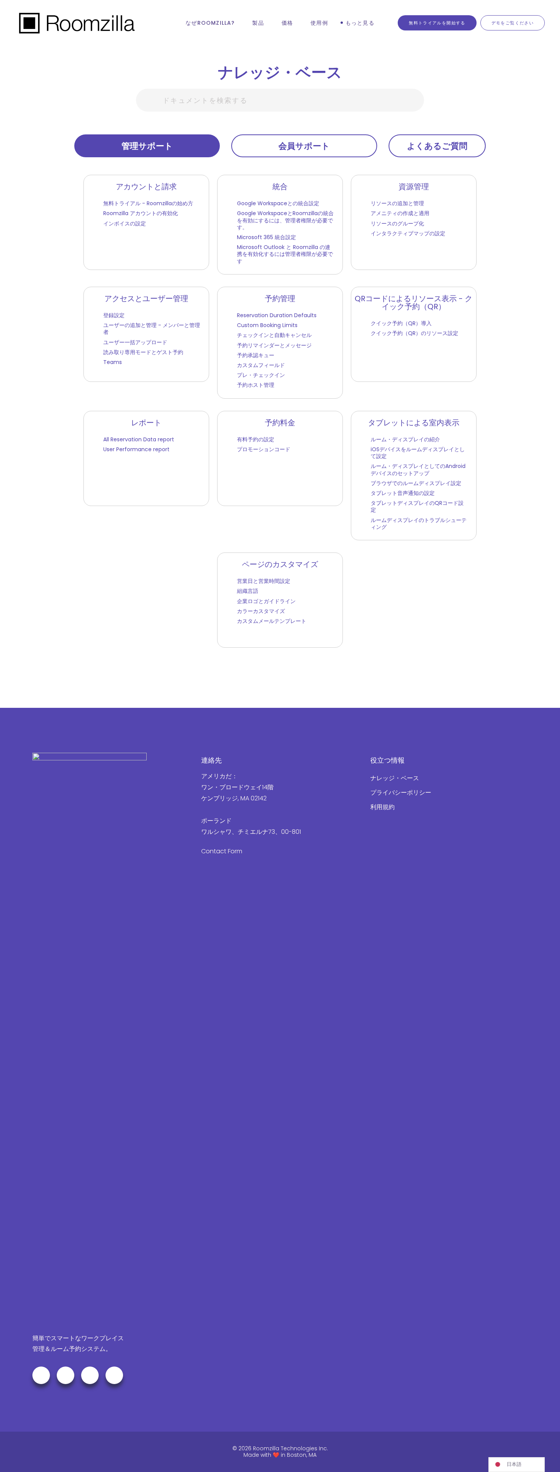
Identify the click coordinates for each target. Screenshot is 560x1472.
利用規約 (382, 807)
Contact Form (221, 851)
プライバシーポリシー (400, 792)
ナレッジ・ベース (394, 778)
